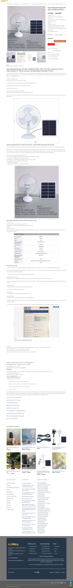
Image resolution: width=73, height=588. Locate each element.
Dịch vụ (56, 548)
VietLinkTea (54, 1)
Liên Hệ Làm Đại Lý (10, 494)
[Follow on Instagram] (35, 572)
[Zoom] (8, 50)
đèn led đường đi (45, 516)
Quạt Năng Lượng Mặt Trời (55, 54)
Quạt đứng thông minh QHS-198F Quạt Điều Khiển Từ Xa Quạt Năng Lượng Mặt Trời (43, 472)
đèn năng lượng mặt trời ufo (42, 519)
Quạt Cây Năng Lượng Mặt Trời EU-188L (13, 448)
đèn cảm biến (40, 512)
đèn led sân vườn (40, 514)
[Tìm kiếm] (13, 1)
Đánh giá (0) (21, 65)
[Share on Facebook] (49, 58)
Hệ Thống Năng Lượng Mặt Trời (13, 487)
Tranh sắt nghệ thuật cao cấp (12, 402)
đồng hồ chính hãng (41, 529)
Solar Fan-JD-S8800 (25, 471)
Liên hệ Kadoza (9, 491)
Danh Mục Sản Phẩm (11, 483)
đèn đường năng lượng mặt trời (43, 523)
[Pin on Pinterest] (55, 58)
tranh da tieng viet (47, 492)
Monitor (39, 488)
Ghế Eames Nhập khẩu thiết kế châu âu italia (15, 415)
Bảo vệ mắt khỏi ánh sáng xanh (28, 496)
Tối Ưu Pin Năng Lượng (26, 498)
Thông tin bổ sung (14, 65)
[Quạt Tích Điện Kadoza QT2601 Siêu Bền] (14, 460)
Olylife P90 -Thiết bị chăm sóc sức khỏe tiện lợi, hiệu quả (29, 521)
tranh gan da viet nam (41, 503)
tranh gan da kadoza (41, 501)
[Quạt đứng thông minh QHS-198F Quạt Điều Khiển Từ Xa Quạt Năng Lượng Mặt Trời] (44, 460)
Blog (55, 550)
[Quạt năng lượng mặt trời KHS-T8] (59, 460)
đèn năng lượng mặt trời (41, 518)
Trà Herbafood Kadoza (26, 483)
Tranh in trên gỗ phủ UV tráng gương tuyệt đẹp (16, 410)
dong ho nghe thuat (43, 482)
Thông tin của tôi (32, 550)
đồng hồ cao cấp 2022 (41, 527)
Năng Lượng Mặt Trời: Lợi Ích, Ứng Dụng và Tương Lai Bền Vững (29, 505)
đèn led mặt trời (45, 512)
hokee (44, 484)
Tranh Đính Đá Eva (41, 510)
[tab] (8, 66)
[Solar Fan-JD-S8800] (29, 460)
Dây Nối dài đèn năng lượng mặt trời (43, 447)
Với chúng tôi (57, 546)
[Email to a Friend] (53, 58)
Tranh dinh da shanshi (41, 497)
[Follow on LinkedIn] (38, 572)
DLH (38, 482)
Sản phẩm (8, 502)
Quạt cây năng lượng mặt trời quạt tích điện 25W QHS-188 (58, 448)
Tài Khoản (8, 505)
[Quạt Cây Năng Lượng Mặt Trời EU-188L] (14, 437)
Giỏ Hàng (8, 485)
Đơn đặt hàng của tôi (33, 546)
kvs (47, 484)
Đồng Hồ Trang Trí (47, 510)
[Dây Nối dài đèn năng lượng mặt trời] (44, 437)
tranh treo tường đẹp (41, 506)
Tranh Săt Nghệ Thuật (17, 3)
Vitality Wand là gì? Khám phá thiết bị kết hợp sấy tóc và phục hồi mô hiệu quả (29, 510)
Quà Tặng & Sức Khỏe (46, 1)
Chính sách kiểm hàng (46, 548)
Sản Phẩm (8, 500)
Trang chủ (10, 4)
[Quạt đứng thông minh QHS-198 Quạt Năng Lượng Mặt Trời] (29, 437)
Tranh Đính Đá (47, 508)
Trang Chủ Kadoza (18, 1)
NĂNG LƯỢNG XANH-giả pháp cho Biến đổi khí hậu (28, 501)
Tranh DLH (47, 497)
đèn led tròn (46, 514)
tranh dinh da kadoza (41, 495)
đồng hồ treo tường (41, 532)
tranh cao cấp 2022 (41, 492)
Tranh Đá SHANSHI (41, 508)
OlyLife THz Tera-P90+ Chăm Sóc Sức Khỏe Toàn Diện (28, 525)
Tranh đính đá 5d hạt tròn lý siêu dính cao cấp (15, 413)
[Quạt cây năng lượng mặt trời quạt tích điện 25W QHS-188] (59, 437)
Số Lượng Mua (50, 34)
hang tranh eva (40, 484)
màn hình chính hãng (44, 488)
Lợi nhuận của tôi (32, 548)
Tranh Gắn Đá (48, 503)
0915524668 (61, 560)
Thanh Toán (9, 507)
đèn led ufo (39, 516)
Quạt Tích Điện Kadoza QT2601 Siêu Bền (13, 472)
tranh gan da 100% (45, 499)
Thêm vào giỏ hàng (60, 41)
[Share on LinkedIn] (57, 58)
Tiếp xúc (56, 553)
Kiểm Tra (8, 489)
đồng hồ (39, 525)
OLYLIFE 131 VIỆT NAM (11, 496)
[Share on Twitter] (51, 58)
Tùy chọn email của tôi (33, 553)
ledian (39, 486)
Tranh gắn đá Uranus (41, 505)
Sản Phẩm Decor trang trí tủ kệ (13, 408)
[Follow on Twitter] (37, 572)
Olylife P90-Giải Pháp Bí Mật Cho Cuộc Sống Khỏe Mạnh (28, 517)
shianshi (46, 490)
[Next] (44, 28)
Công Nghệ (40, 1)
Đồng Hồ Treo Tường (25, 1)
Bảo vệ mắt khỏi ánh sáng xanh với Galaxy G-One (28, 514)
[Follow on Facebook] (34, 572)
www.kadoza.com (22, 367)
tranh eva (39, 499)
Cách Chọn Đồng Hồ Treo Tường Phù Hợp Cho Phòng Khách (28, 493)
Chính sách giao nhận (45, 546)
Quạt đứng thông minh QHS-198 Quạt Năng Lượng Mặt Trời (29, 448)
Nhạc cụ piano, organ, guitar (12, 418)
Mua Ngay (51, 44)
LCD (49, 484)
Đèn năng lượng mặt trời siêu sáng (13, 400)
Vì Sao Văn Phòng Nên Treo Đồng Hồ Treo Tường (28, 489)
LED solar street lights (44, 486)
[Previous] (9, 28)
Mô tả (8, 65)
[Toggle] (19, 498)
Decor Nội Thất (33, 1)
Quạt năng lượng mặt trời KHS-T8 (58, 471)
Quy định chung (10, 498)
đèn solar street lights (41, 521)
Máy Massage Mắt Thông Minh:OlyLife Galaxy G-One (27, 528)
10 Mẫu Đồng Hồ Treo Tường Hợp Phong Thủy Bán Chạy (28, 486)
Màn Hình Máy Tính (41, 490)
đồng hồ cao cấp (43, 525)
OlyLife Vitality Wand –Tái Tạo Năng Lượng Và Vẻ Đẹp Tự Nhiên (28, 532)
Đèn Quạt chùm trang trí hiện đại (13, 405)
